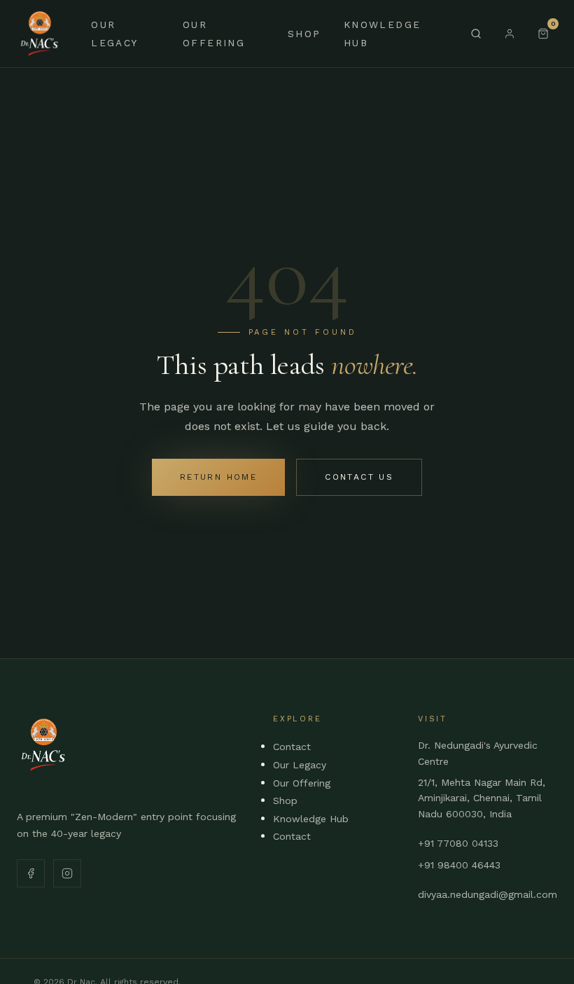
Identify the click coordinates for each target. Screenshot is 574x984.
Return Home (218, 477)
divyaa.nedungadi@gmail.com (487, 894)
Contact (292, 746)
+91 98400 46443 (459, 865)
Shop (304, 33)
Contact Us (359, 477)
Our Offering (301, 783)
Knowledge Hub (311, 818)
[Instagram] (67, 873)
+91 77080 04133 (458, 843)
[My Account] (510, 34)
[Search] (476, 34)
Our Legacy (299, 764)
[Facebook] (31, 873)
